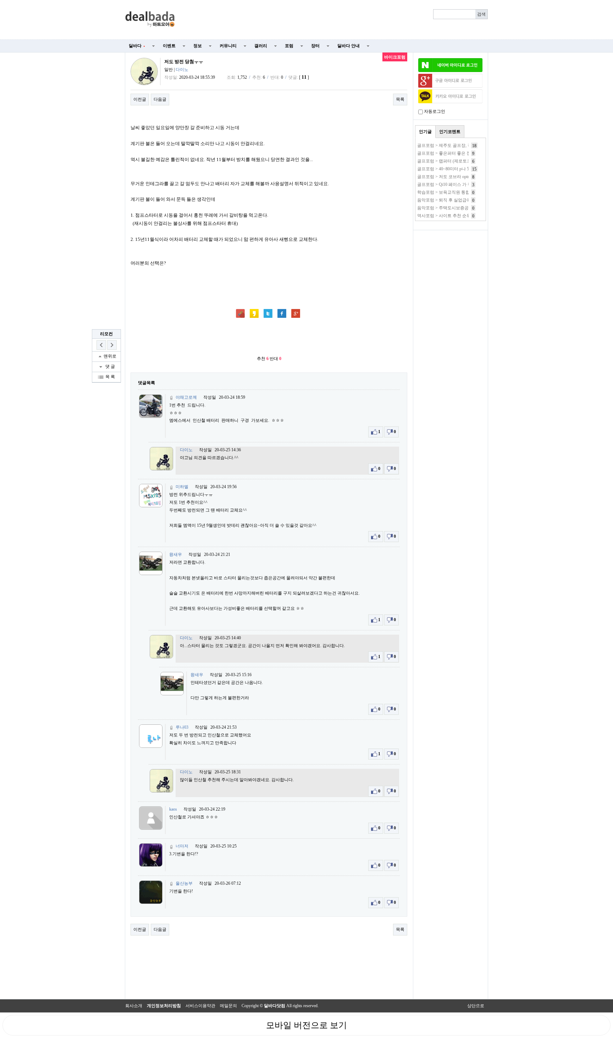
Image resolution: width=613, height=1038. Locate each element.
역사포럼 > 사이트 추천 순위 (444, 215)
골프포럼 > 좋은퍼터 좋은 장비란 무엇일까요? (460, 153)
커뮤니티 (228, 45)
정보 (197, 45)
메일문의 (228, 1005)
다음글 (160, 99)
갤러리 (260, 45)
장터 (315, 45)
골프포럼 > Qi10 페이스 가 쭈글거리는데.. (456, 184)
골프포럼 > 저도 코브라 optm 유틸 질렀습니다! (460, 176)
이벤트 (169, 45)
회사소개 (133, 1005)
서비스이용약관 (200, 1005)
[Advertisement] (335, 20)
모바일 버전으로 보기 (306, 1025)
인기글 (425, 131)
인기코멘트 (449, 131)
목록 (400, 99)
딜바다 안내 (348, 45)
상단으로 (475, 1005)
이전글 (139, 99)
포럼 (289, 45)
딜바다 (137, 45)
